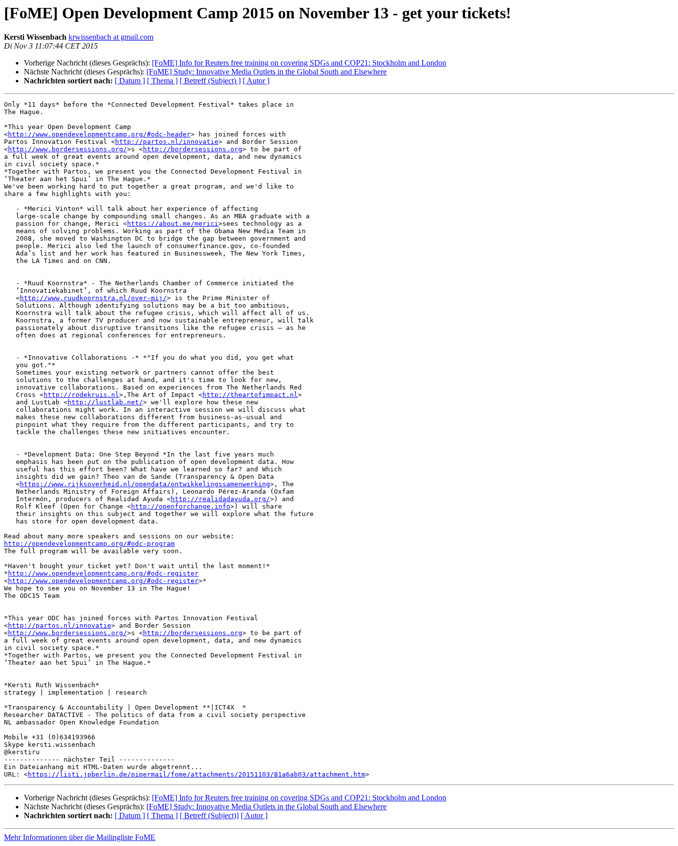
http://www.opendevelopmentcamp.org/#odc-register (103, 573)
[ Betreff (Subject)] (209, 815)
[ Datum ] (130, 80)
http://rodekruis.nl (81, 394)
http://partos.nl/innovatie (166, 141)
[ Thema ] (162, 80)
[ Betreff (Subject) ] (210, 80)
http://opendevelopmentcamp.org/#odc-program (89, 543)
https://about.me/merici (172, 223)
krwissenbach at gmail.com (110, 37)
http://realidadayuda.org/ (220, 499)
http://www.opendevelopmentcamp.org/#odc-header (99, 134)
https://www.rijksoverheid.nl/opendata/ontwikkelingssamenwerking (145, 484)
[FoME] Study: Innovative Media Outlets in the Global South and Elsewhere (266, 71)
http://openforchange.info (180, 506)
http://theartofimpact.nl (250, 394)
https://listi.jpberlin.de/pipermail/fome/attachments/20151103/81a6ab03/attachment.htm (196, 774)
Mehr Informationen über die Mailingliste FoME (79, 837)
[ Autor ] (256, 80)
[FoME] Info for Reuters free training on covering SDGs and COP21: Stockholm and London (299, 63)
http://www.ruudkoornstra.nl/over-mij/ (93, 298)
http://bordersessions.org (192, 149)
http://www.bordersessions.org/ (67, 149)
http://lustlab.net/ (105, 402)
